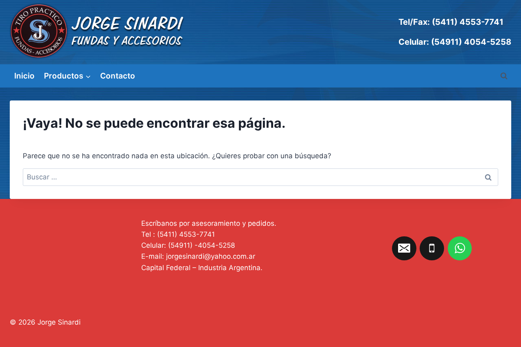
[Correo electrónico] (404, 248)
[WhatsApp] (460, 248)
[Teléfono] (432, 248)
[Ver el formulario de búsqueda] (504, 76)
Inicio (24, 76)
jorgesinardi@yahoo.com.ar (210, 256)
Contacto (117, 76)
